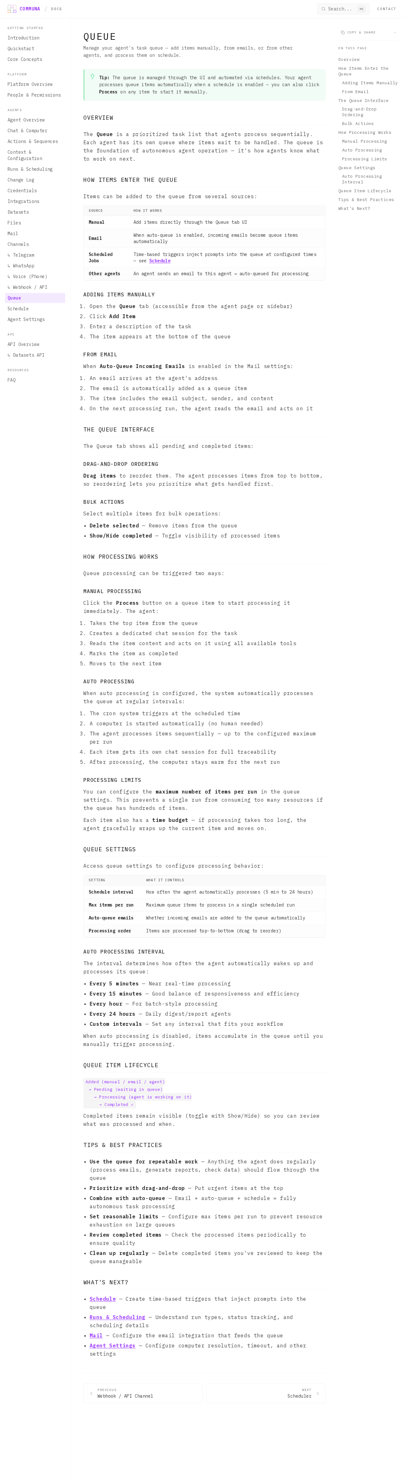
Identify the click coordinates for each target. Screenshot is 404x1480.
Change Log (21, 180)
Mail (13, 233)
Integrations (23, 201)
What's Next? (354, 208)
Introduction (23, 38)
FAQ (11, 380)
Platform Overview (30, 84)
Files (14, 223)
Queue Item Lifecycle (364, 190)
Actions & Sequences (33, 141)
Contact (386, 9)
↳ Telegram (21, 255)
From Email (355, 91)
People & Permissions (34, 95)
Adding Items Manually (370, 83)
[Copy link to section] (119, 117)
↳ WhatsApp (21, 266)
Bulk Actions (358, 123)
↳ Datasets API (26, 355)
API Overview (23, 344)
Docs (56, 9)
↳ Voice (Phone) (27, 276)
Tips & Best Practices (366, 199)
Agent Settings (26, 319)
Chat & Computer (27, 131)
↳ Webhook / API (27, 287)
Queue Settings (357, 167)
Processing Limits (364, 159)
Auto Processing (362, 150)
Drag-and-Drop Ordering (359, 111)
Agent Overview (26, 120)
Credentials (22, 190)
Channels (18, 244)
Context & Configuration (25, 155)
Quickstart (21, 48)
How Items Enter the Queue (363, 71)
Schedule (18, 309)
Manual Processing (364, 141)
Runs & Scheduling (30, 169)
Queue (14, 298)
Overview (348, 59)
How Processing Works (364, 132)
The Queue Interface (363, 100)
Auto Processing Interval (362, 179)
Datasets (18, 212)
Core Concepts (25, 59)
